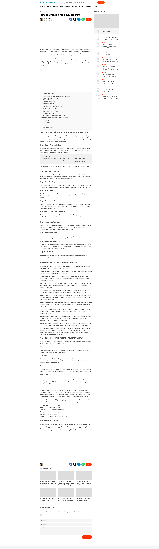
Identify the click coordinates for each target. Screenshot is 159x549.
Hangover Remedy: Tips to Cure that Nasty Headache (49, 159)
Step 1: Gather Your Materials (51, 98)
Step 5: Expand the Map (50, 105)
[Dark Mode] (119, 3)
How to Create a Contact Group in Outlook (109, 53)
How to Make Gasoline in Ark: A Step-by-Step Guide (65, 499)
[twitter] (74, 19)
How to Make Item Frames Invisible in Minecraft (47, 499)
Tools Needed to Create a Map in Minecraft (53, 115)
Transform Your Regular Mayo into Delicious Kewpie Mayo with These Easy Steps (66, 484)
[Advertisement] (66, 35)
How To (46, 11)
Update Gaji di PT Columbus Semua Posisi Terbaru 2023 (109, 46)
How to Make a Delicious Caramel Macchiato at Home (83, 500)
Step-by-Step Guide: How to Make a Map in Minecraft (56, 96)
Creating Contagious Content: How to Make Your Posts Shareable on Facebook (84, 484)
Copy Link (88, 19)
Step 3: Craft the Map (49, 101)
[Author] (41, 19)
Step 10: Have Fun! (49, 113)
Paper (45, 119)
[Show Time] (55, 20)
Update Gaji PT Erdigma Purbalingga (108, 90)
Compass (47, 120)
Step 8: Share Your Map (50, 110)
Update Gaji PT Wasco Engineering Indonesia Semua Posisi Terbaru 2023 (110, 68)
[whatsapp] (83, 19)
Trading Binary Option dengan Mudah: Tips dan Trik (109, 83)
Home (41, 11)
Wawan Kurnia (47, 18)
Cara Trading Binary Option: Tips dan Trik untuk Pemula (110, 60)
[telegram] (79, 19)
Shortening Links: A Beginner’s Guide (107, 31)
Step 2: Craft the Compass (50, 99)
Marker (46, 125)
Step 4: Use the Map (49, 103)
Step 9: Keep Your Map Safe (51, 111)
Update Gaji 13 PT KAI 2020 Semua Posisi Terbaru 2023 (110, 38)
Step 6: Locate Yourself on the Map (53, 106)
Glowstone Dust (48, 124)
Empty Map (47, 122)
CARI (101, 2)
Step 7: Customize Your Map (51, 108)
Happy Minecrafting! (47, 127)
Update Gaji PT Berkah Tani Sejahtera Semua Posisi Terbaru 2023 (81, 160)
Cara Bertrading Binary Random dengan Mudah (109, 75)
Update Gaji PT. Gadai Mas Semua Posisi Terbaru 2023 (110, 97)
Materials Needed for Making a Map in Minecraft (55, 117)
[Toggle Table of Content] (88, 94)
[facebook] (70, 19)
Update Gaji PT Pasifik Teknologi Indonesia (64, 159)
